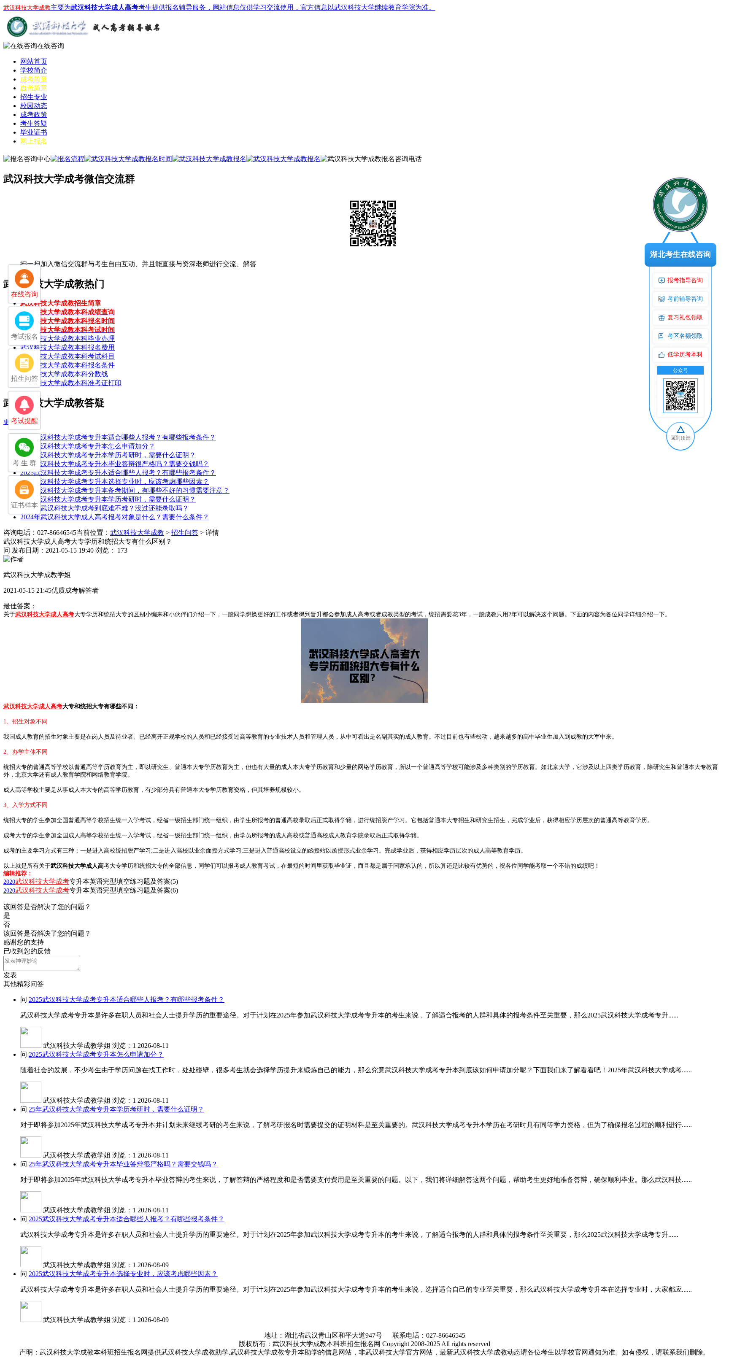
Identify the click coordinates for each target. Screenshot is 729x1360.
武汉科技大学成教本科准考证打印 (71, 382)
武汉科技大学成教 (137, 532)
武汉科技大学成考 (42, 881)
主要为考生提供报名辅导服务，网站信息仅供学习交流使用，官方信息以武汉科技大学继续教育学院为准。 (219, 7)
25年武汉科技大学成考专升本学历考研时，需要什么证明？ (108, 455)
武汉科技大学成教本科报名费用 (67, 347)
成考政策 (33, 114)
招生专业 (33, 96)
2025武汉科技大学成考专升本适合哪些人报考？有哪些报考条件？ (118, 437)
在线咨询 (50, 45)
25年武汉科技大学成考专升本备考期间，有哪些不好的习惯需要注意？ (125, 490)
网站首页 (33, 61)
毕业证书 (33, 132)
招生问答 (184, 532)
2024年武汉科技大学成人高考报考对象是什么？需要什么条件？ (114, 517)
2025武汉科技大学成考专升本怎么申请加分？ (87, 446)
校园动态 (33, 105)
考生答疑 (33, 123)
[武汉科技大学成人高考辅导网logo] (83, 39)
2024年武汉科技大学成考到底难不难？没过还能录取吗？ (104, 508)
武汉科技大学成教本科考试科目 (67, 356)
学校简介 (33, 70)
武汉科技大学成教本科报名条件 (67, 365)
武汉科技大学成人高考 (44, 614)
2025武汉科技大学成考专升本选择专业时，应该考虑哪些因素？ (114, 481)
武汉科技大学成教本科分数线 (64, 374)
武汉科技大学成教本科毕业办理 (67, 338)
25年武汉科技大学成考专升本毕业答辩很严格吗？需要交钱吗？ (114, 463)
